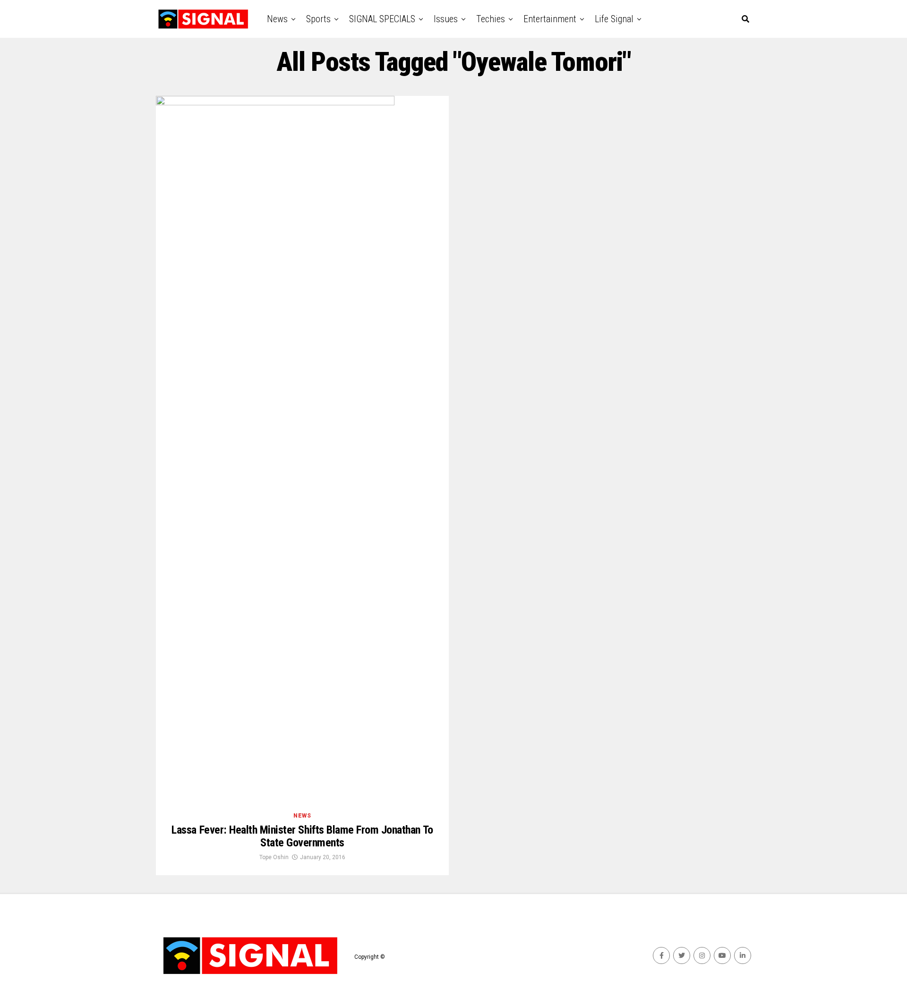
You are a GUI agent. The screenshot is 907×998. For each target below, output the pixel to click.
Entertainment (549, 19)
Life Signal (614, 19)
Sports (318, 19)
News (277, 19)
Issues (446, 19)
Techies (490, 19)
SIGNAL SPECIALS (382, 19)
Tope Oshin (274, 857)
